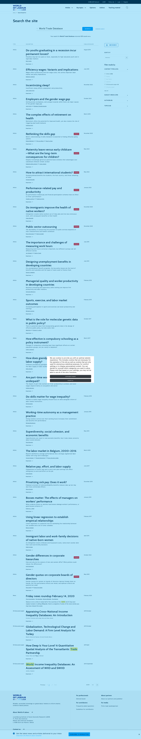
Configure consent (70, 376)
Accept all (70, 380)
